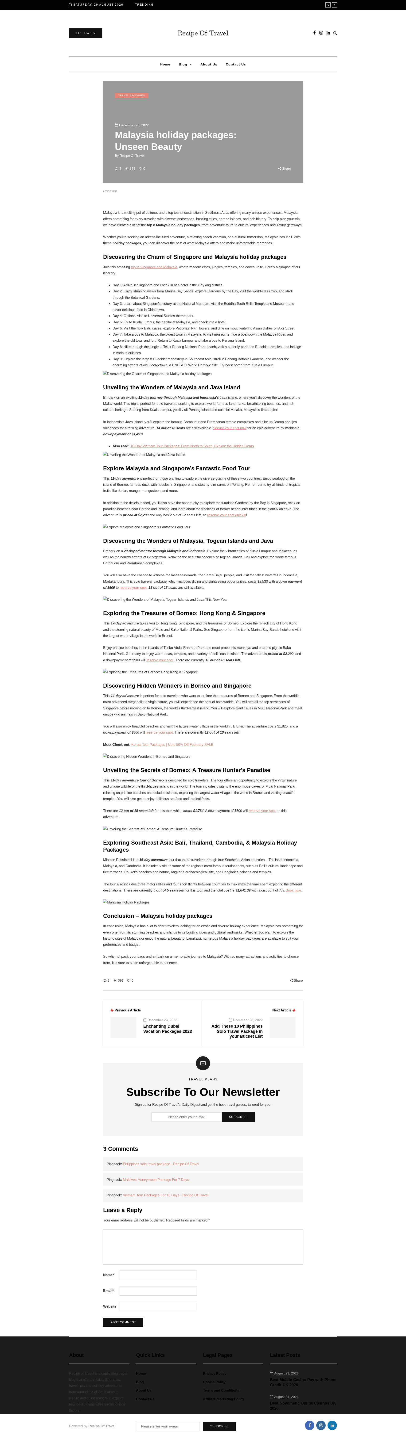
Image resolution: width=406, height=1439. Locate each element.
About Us (208, 64)
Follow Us (85, 33)
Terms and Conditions (221, 1390)
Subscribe (238, 1117)
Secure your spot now (229, 428)
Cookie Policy (214, 1382)
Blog (183, 64)
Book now (293, 890)
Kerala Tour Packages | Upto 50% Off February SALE (172, 744)
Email (108, 1291)
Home (165, 64)
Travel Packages (131, 95)
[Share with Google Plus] (79, 994)
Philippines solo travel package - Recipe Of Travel (161, 1164)
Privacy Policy (214, 1373)
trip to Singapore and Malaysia (154, 267)
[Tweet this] (79, 982)
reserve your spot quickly (226, 515)
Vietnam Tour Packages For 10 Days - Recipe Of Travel (165, 1195)
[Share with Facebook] (79, 970)
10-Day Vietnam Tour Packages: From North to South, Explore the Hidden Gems (192, 446)
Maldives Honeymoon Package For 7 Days (156, 1180)
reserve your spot (133, 587)
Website (109, 1306)
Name (108, 1275)
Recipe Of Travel (203, 32)
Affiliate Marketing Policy (223, 1399)
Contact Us (236, 64)
